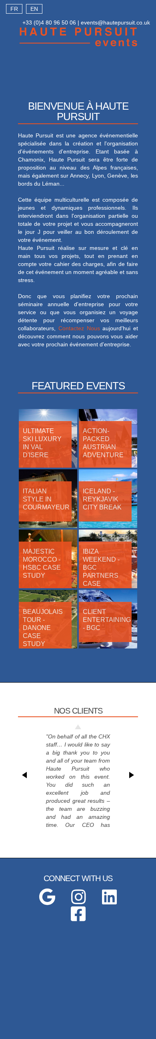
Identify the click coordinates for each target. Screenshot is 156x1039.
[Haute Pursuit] (78, 45)
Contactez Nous (79, 328)
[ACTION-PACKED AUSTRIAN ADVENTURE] (108, 465)
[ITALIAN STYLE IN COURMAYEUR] (48, 526)
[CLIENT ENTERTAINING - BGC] (108, 646)
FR (14, 9)
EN (34, 9)
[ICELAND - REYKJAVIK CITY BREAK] (108, 526)
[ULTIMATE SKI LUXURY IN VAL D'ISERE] (48, 465)
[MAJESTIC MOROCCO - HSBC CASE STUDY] (48, 586)
